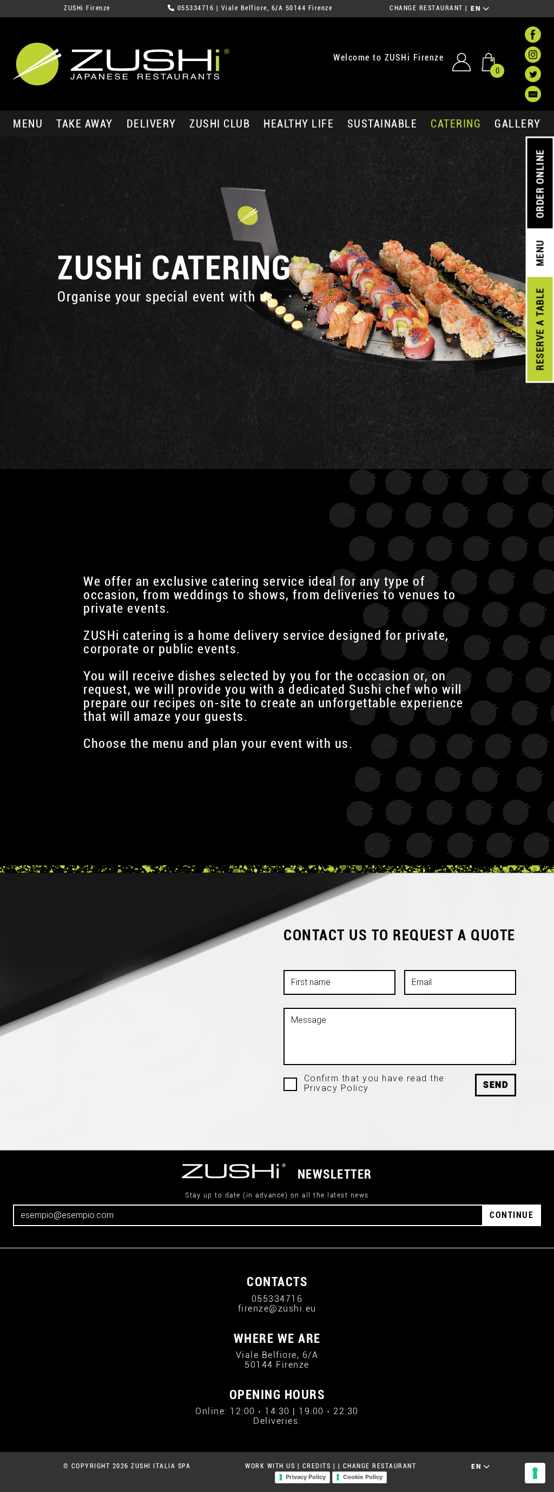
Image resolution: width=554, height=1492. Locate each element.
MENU (28, 123)
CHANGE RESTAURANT (426, 8)
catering (456, 123)
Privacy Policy (306, 1477)
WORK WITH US (270, 1466)
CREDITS (316, 1466)
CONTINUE (511, 1215)
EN (477, 8)
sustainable (382, 123)
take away (84, 123)
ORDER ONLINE (539, 183)
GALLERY (517, 123)
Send (495, 1085)
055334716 (195, 8)
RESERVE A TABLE (539, 329)
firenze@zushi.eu (277, 1308)
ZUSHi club (219, 123)
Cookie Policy (362, 1477)
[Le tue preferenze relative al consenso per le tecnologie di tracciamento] (535, 1473)
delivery (151, 123)
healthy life (298, 123)
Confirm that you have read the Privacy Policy (374, 1083)
